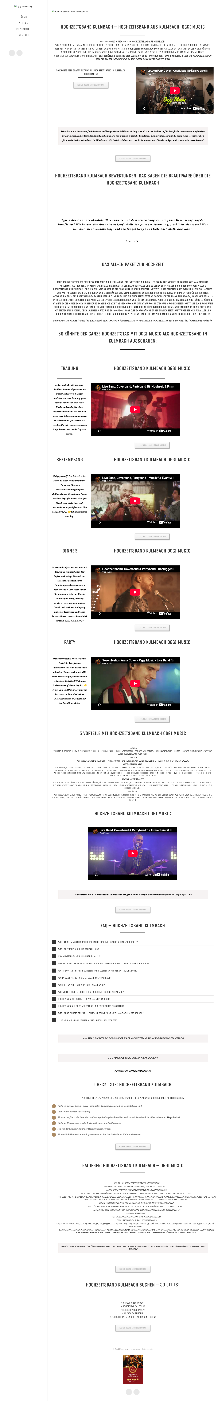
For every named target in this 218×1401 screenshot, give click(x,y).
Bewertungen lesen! (133, 1293)
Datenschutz (147, 1336)
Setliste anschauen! (133, 1296)
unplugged (181, 881)
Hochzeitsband (61, 276)
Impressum (135, 1336)
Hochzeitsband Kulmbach (72, 772)
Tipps (170, 1104)
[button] (133, 928)
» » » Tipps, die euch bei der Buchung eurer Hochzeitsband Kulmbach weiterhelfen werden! (133, 1025)
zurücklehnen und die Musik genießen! (134, 1303)
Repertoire (129, 781)
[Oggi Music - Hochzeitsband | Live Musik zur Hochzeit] (70, 12)
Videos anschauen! (133, 1289)
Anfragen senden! (134, 1300)
